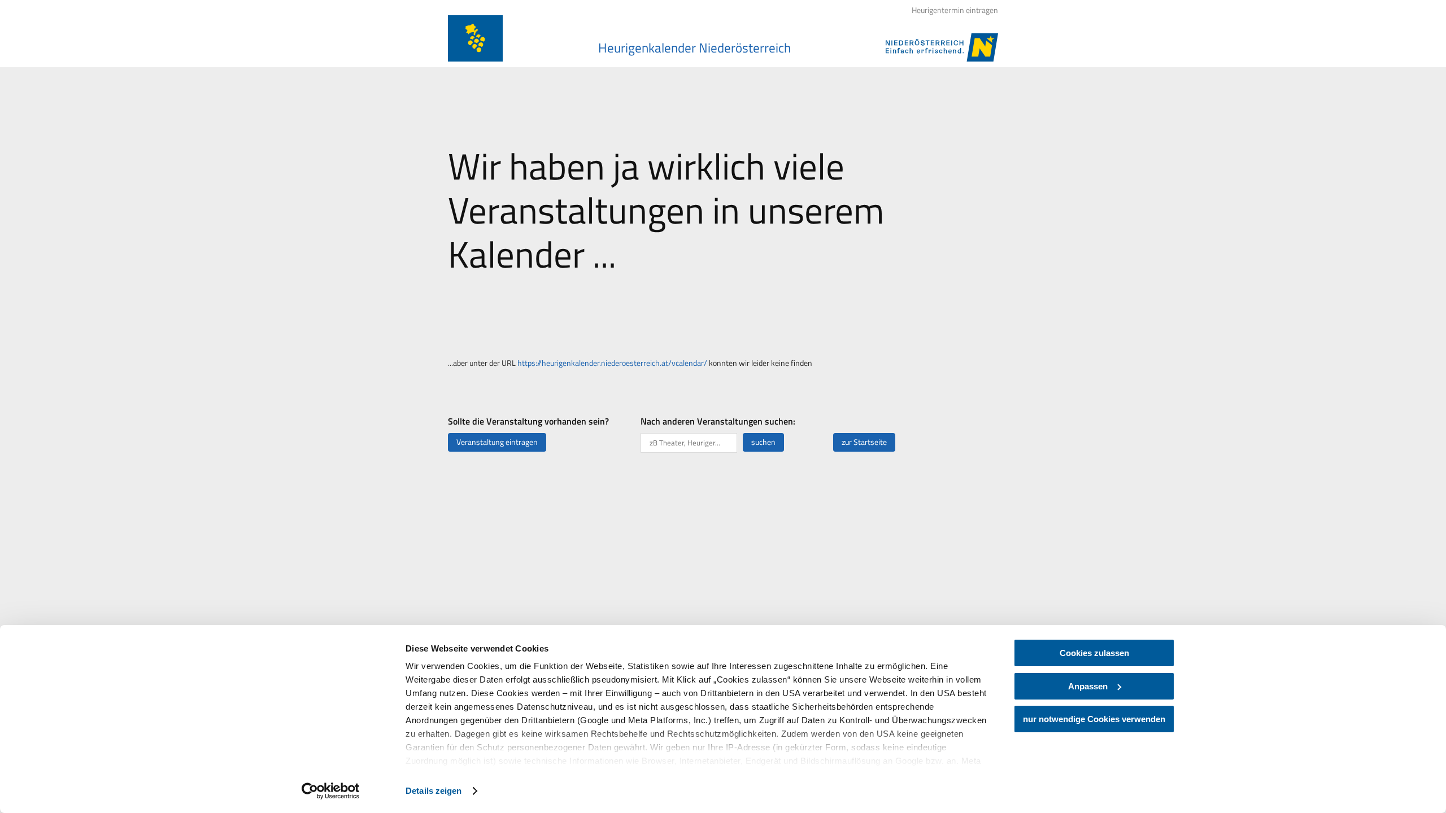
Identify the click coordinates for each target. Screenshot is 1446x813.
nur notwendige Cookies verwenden (1094, 719)
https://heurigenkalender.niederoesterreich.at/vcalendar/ (612, 363)
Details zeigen (433, 790)
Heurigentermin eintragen (955, 10)
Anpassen (1088, 686)
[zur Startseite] (475, 38)
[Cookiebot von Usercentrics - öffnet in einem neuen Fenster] (330, 791)
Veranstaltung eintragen (497, 442)
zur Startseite (864, 442)
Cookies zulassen (1094, 653)
